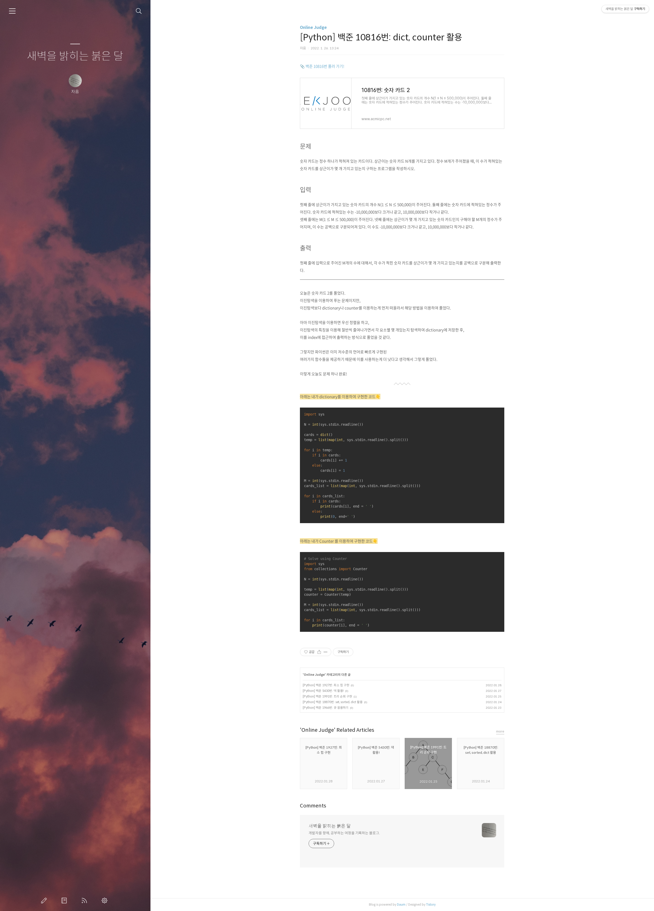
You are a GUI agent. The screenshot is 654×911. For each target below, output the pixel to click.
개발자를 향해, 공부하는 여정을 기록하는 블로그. (344, 833)
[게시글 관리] (325, 652)
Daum (401, 904)
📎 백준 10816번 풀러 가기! (322, 66)
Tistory (431, 904)
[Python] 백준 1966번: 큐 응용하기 (325, 708)
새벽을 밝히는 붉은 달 (75, 56)
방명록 (65, 900)
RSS (85, 900)
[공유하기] (319, 652)
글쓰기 (45, 900)
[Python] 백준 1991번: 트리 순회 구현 (327, 696)
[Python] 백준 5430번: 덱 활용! (323, 691)
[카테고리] (12, 11)
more (500, 731)
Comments (313, 806)
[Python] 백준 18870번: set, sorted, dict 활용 (333, 702)
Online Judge (313, 27)
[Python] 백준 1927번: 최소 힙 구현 (326, 685)
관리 (105, 900)
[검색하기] (139, 11)
